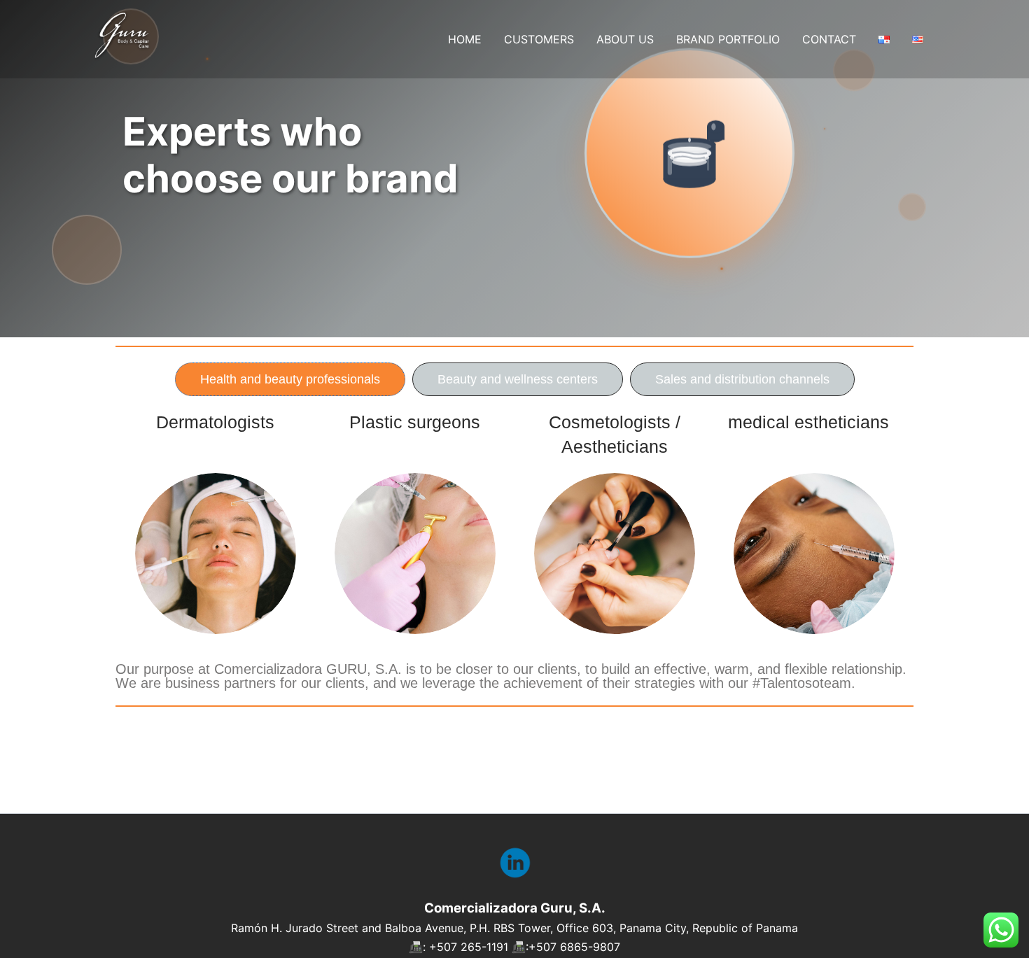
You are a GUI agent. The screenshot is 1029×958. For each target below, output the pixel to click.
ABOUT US (625, 39)
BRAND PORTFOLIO (728, 39)
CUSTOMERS (539, 39)
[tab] (290, 379)
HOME (465, 39)
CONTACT (829, 39)
